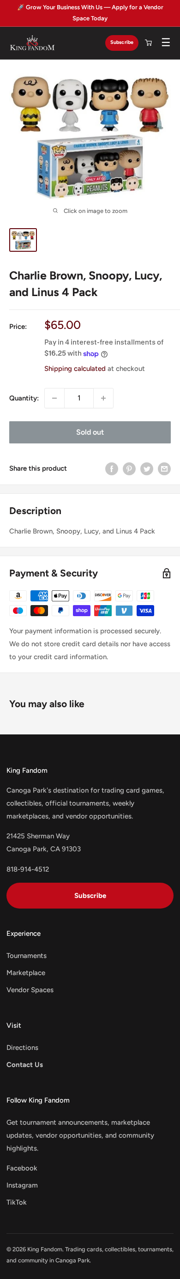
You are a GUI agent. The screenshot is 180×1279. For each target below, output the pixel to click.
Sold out (90, 432)
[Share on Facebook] (111, 468)
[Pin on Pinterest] (129, 468)
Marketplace (25, 973)
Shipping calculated (75, 368)
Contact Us (24, 1065)
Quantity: (24, 398)
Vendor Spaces (30, 990)
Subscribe (121, 42)
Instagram (22, 1185)
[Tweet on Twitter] (146, 468)
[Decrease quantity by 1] (54, 398)
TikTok (16, 1202)
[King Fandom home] (32, 43)
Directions (22, 1047)
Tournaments (26, 956)
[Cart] (148, 43)
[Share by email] (164, 468)
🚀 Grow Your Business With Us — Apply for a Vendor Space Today (90, 13)
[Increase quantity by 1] (103, 398)
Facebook (21, 1168)
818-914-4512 (27, 869)
